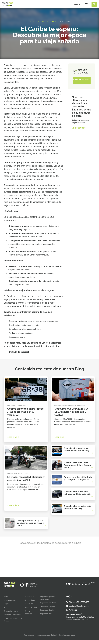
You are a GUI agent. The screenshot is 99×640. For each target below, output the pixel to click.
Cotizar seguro (81, 79)
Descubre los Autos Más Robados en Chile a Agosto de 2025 (77, 465)
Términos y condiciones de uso (13, 619)
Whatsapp (73, 610)
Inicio (6, 596)
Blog (32, 22)
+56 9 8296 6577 (79, 602)
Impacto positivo (10, 600)
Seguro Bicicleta (31, 607)
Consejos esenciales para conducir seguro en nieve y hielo (30, 523)
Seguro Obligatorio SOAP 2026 (47, 598)
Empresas (7, 604)
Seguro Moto (29, 604)
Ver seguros (79, 128)
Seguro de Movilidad (48, 603)
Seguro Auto (29, 596)
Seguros (76, 4)
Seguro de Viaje (47, 22)
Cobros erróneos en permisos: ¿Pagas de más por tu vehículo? (25, 411)
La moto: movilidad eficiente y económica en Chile (25, 478)
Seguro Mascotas (28, 612)
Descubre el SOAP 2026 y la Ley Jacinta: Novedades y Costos (71, 411)
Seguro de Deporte (47, 606)
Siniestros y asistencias (12, 615)
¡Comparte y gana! (11, 611)
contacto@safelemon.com (79, 606)
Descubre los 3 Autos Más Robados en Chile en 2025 (76, 449)
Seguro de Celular (47, 610)
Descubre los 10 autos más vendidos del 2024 (77, 507)
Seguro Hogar (30, 600)
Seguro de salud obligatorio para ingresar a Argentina (78, 478)
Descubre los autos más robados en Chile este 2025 (77, 493)
